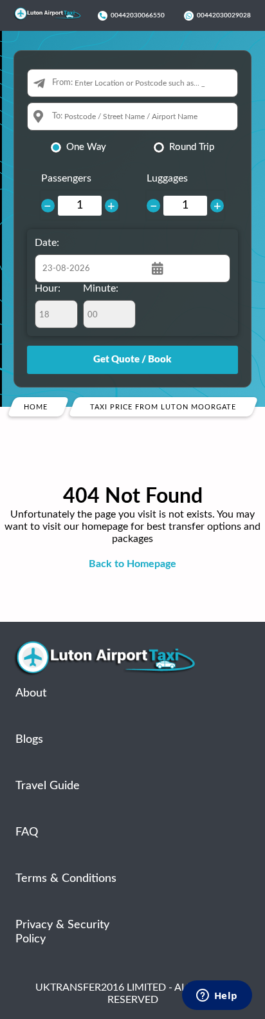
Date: (47, 243)
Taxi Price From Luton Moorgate (163, 407)
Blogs (29, 739)
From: (62, 83)
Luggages (167, 178)
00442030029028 (224, 15)
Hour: (47, 288)
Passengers (66, 178)
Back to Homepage (132, 564)
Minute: (100, 288)
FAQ (26, 832)
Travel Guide (47, 786)
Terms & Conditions (65, 878)
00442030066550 (138, 15)
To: (57, 116)
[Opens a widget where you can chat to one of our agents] (216, 996)
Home (36, 407)
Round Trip (191, 147)
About (30, 693)
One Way (86, 147)
